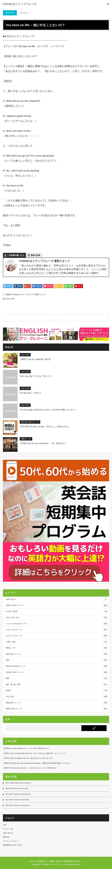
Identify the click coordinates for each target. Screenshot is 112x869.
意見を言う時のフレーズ (30, 422)
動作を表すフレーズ (56, 654)
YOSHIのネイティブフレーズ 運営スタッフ (29, 294)
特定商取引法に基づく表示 (12, 845)
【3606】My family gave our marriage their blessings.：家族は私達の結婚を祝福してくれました (37, 763)
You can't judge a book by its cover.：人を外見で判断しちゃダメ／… (49, 410)
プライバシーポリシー (11, 841)
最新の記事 (35, 255)
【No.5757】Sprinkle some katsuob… (18, 794)
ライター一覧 (8, 829)
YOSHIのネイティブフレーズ (19, 4)
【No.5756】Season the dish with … (18, 800)
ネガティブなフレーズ (56, 630)
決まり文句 (10, 13)
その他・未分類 (56, 611)
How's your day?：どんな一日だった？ (36, 376)
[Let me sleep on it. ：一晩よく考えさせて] (82, 318)
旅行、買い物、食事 (56, 684)
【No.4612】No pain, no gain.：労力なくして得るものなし (44, 426)
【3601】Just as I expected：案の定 (35, 359)
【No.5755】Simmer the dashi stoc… (18, 805)
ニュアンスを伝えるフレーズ (56, 623)
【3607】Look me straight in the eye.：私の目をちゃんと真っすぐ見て (28, 758)
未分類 (56, 690)
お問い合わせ (56, 599)
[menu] (108, 4)
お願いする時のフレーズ (56, 605)
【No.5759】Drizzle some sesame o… (19, 783)
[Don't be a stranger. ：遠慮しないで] (29, 318)
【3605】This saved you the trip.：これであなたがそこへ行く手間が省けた (30, 768)
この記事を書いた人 (15, 255)
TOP (4, 825)
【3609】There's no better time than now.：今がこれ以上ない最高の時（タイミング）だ (34, 753)
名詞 (56, 660)
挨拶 (56, 678)
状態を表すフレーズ (56, 703)
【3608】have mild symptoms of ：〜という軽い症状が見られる (26, 748)
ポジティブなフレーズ (56, 636)
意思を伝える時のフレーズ (56, 666)
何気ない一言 (26, 439)
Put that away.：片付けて (30, 393)
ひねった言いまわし (56, 617)
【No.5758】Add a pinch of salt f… (17, 788)
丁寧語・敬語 (56, 642)
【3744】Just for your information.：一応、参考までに (43, 443)
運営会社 (6, 837)
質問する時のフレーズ (56, 709)
